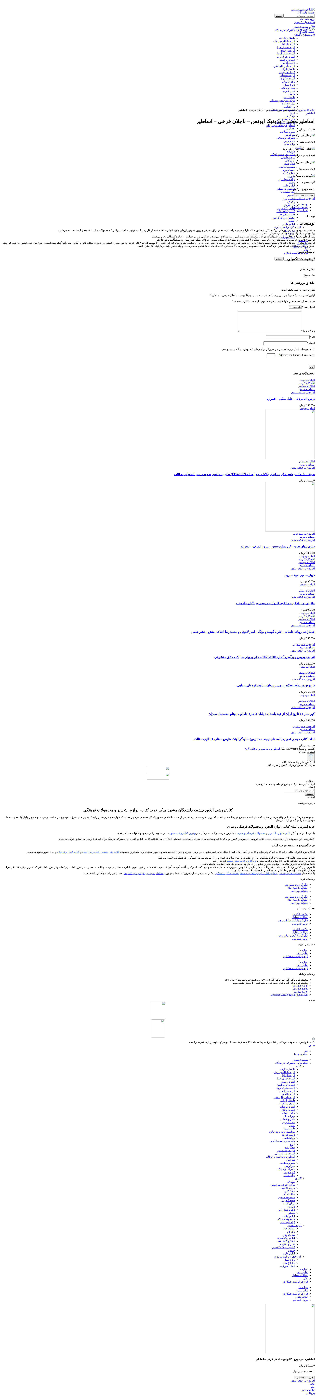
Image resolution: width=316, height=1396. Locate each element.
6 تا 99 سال (289, 1262)
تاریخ (292, 112)
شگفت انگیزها (300, 914)
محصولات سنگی (286, 188)
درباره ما (303, 950)
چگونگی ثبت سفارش (296, 884)
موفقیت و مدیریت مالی (282, 1131)
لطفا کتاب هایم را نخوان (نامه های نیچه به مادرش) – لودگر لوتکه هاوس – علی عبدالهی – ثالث (254, 739)
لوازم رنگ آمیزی (286, 208)
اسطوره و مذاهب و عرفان (280, 125)
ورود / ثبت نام (300, 1299)
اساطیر (311, 113)
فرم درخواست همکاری (295, 956)
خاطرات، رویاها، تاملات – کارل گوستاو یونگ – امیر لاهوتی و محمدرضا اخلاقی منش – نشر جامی (253, 631)
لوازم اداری (289, 223)
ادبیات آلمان (288, 1094)
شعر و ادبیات (288, 1119)
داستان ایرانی (287, 1100)
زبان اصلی (289, 144)
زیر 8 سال (289, 1116)
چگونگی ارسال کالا (298, 887)
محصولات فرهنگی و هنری (251, 833)
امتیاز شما (308, 307)
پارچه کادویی (288, 157)
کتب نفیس (289, 141)
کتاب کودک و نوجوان (68, 852)
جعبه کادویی (288, 170)
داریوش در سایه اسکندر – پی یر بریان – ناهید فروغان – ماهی (276, 685)
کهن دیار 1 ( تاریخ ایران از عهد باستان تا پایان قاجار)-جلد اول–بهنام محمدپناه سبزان (262, 714)
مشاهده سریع (307, 389)
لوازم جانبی (288, 185)
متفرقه (291, 151)
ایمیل (311, 343)
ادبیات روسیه (288, 1081)
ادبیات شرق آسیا (286, 1078)
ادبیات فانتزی (287, 1109)
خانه (312, 110)
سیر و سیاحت (287, 131)
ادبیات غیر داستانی (285, 1153)
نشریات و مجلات (286, 137)
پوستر (292, 182)
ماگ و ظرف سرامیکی (282, 154)
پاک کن (291, 202)
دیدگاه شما (308, 331)
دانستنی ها (289, 1128)
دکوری (291, 176)
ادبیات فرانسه (287, 1091)
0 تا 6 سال (289, 1259)
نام (312, 336)
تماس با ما (302, 953)
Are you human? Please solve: (299, 355)
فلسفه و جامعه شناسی (282, 1141)
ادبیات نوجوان (287, 1106)
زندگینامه (290, 116)
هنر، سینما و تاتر (286, 1150)
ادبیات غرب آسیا (286, 1084)
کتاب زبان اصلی (91, 852)
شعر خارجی (288, 1122)
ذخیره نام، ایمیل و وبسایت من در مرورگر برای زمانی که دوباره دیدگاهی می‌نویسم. (266, 349)
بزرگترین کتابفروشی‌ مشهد (241, 860)
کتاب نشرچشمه (110, 852)
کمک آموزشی (287, 1266)
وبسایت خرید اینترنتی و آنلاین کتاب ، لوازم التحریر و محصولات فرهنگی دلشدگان (258, 873)
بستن (312, 1045)
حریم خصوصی (300, 923)
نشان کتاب (289, 173)
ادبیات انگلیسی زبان (284, 1072)
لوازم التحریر (295, 1225)
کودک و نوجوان (287, 1103)
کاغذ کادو (290, 1191)
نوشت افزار (288, 199)
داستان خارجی (287, 1069)
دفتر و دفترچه (287, 214)
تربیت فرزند (288, 1134)
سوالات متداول (300, 917)
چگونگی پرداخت (299, 890)
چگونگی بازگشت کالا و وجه (293, 920)
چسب (291, 220)
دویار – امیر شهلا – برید (300, 575)
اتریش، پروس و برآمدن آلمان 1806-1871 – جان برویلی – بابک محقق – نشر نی (264, 657)
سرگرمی (290, 134)
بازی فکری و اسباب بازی (288, 227)
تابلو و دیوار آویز (286, 179)
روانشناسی (289, 1138)
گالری (298, 1178)
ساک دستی (289, 163)
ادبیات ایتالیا (288, 1075)
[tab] (154, 204)
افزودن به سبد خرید (304, 195)
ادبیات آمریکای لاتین (284, 1097)
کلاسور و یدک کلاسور (283, 217)
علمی (292, 1125)
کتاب (299, 34)
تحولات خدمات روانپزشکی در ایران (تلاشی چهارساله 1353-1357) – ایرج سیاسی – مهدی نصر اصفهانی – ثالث (244, 474)
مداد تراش (289, 205)
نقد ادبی (290, 128)
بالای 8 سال (288, 1113)
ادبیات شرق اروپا (286, 1088)
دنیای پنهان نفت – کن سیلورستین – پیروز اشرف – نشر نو (278, 546)
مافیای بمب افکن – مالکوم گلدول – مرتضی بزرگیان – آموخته (275, 603)
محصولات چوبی (286, 166)
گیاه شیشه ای (287, 191)
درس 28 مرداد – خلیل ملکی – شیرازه (290, 398)
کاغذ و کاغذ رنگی (285, 211)
